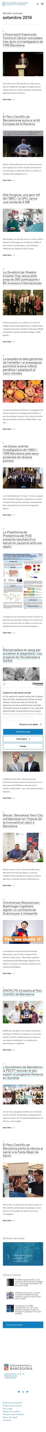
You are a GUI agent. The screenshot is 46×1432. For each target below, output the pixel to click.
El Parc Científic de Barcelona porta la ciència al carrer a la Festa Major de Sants (23, 1150)
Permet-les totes (23, 732)
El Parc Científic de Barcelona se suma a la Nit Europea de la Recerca (21, 120)
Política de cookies (11, 1412)
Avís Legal (7, 1409)
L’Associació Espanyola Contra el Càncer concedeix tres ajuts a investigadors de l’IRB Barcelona (23, 39)
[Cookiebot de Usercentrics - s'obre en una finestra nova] (32, 684)
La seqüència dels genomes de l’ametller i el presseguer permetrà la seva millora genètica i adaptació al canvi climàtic (22, 366)
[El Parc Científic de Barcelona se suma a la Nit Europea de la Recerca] (23, 161)
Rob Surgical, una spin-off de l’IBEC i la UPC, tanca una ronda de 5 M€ (21, 198)
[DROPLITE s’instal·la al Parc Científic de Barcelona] (23, 1028)
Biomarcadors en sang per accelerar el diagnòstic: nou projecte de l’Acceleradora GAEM (22, 655)
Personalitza (21, 739)
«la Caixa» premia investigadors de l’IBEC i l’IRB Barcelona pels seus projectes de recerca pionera (21, 453)
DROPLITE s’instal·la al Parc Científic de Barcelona (22, 992)
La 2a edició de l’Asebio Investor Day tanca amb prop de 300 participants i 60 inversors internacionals (22, 277)
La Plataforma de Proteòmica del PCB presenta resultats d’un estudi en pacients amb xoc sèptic (22, 539)
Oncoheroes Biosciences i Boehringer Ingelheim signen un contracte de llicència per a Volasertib (21, 908)
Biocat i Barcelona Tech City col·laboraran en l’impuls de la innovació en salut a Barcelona (23, 820)
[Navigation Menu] (42, 4)
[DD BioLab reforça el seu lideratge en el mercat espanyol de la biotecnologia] (23, 776)
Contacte (7, 1420)
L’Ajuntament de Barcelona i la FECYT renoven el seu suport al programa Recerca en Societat (23, 1072)
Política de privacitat (12, 1406)
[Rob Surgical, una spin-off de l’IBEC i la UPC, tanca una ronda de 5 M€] (23, 236)
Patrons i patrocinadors (13, 1414)
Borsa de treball (10, 1417)
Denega (23, 746)
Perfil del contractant (12, 1403)
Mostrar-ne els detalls (29, 724)
